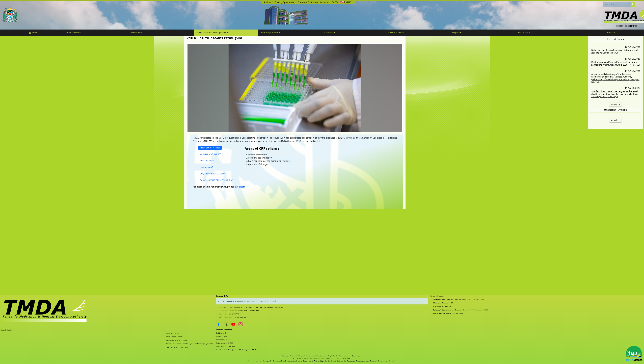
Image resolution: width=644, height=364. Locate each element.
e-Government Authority (312, 361)
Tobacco (611, 32)
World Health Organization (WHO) (448, 314)
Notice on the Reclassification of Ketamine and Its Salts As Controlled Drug (614, 51)
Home (34, 32)
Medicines (136, 32)
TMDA (328, 358)
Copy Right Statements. (339, 356)
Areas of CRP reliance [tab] (210, 147)
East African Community (177, 347)
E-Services (329, 32)
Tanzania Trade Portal (176, 340)
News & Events (395, 32)
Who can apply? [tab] (207, 160)
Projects (456, 32)
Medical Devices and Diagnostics (211, 32)
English (348, 2)
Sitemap (285, 356)
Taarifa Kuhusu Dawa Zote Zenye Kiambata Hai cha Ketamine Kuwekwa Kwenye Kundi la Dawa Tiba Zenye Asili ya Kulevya (614, 94)
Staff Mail (268, 2)
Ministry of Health (442, 306)
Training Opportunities (285, 2)
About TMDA (73, 32)
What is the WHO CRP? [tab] (210, 154)
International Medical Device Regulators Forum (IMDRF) (460, 299)
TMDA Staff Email (174, 337)
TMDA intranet (172, 333)
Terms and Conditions (316, 356)
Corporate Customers (308, 2)
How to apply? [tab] (206, 167)
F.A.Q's (335, 2)
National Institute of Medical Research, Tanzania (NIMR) (461, 310)
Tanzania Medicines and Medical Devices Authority (371, 361)
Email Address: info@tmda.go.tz (234, 317)
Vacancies (325, 2)
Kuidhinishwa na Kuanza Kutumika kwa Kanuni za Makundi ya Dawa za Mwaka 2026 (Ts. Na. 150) (615, 63)
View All (614, 104)
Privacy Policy (297, 356)
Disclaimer (357, 356)
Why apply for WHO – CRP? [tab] (212, 173)
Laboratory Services (269, 32)
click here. (240, 186)
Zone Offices (522, 32)
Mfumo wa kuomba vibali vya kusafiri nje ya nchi (189, 344)
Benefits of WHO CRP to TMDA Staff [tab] (216, 180)
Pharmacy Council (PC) (443, 303)
